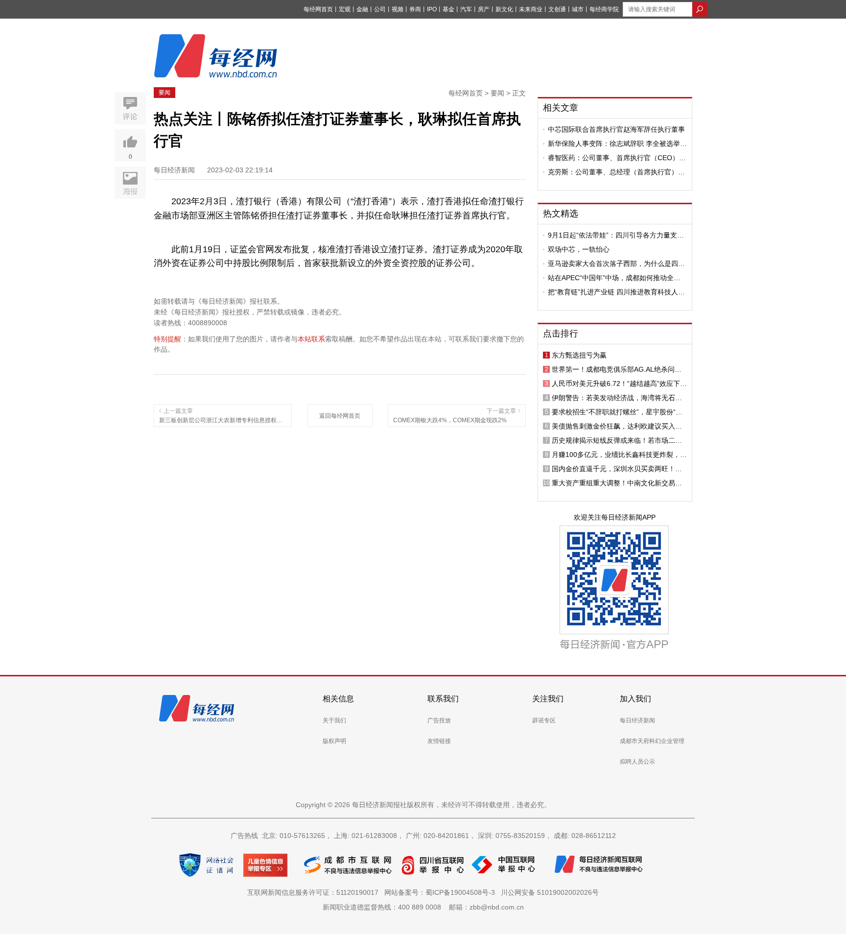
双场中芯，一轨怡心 (579, 249)
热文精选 (560, 213)
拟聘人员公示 (637, 761)
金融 (362, 9)
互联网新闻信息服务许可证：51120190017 (314, 892)
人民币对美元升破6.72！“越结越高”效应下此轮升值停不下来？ (619, 383)
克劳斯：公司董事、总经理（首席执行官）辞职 (616, 171)
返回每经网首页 (339, 415)
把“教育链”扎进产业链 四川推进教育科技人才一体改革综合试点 (616, 291)
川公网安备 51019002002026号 (550, 892)
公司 (380, 9)
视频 (397, 9)
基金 (448, 9)
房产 (484, 9)
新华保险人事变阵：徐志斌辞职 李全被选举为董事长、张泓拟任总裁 (617, 143)
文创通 (557, 9)
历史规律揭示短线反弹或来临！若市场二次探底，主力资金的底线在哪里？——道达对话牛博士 (617, 440)
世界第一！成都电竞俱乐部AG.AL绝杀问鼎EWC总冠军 (617, 369)
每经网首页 (318, 9)
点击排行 (560, 333)
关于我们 (334, 720)
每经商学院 (604, 9)
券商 (415, 9)
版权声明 (334, 741)
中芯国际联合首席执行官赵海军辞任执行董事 (616, 129)
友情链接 (439, 741)
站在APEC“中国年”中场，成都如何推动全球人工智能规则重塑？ (614, 277)
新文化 (504, 9)
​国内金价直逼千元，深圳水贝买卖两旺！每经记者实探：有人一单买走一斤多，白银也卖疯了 (617, 468)
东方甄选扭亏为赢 (579, 355)
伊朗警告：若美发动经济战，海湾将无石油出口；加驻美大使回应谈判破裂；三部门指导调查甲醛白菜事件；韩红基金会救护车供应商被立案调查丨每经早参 (617, 397)
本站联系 (311, 339)
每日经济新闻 (637, 720)
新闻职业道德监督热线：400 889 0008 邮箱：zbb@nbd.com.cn (423, 907)
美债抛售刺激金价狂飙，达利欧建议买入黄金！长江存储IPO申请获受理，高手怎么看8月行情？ (618, 426)
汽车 (466, 9)
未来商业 (530, 9)
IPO (432, 9)
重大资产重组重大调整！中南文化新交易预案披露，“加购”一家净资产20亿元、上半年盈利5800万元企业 (617, 482)
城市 (578, 9)
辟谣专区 (544, 720)
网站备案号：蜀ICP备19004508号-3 (441, 892)
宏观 (345, 9)
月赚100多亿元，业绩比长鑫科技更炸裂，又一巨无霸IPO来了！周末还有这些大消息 (619, 454)
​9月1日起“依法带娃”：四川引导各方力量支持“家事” (616, 235)
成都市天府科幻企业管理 (652, 741)
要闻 (164, 92)
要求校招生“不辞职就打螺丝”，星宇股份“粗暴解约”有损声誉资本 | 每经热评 (617, 411)
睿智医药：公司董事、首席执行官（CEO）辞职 (617, 157)
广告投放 (439, 720)
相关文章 (560, 107)
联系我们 (443, 699)
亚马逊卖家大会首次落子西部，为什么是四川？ (613, 263)
